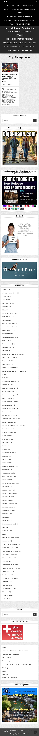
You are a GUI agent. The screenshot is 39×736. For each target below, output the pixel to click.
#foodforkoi (5, 94)
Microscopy (6, 439)
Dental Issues (7, 344)
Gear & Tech (6, 398)
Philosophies (6, 490)
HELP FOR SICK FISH (28, 5)
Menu (5, 2)
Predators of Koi (8, 510)
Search (6, 9)
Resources (5, 531)
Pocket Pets (6, 500)
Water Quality (7, 595)
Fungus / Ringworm (8, 388)
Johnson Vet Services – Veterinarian (24, 20)
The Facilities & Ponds (10, 551)
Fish (3, 378)
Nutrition (5, 456)
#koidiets (5, 102)
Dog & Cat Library (8, 358)
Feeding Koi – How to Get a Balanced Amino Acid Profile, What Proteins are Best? (9, 78)
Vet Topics (6, 585)
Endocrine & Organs (9, 368)
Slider (4, 534)
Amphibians (6, 300)
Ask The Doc (6, 303)
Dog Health (6, 361)
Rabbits (5, 517)
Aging (4, 290)
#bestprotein (6, 93)
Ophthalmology (7, 473)
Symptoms (5, 541)
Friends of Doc (7, 385)
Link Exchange (7, 429)
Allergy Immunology (9, 293)
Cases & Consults (8, 327)
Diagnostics (6, 351)
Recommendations (8, 524)
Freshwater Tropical (9, 381)
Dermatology (6, 347)
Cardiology (6, 320)
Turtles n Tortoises (9, 578)
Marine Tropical (7, 432)
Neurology (5, 442)
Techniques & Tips (8, 548)
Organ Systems (7, 476)
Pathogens (5, 487)
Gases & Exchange (8, 392)
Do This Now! (19, 13)
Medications (6, 436)
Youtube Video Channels (23, 24)
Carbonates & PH (8, 317)
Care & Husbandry (8, 324)
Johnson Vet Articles (9, 419)
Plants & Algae (7, 497)
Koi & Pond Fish (7, 422)
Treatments (6, 572)
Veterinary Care (7, 589)
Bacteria (5, 307)
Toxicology (6, 561)
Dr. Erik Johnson (7, 84)
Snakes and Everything (10, 538)
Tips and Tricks (7, 558)
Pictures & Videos (8, 493)
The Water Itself (8, 555)
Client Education (8, 337)
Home (7, 5)
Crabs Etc (5, 341)
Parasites (5, 480)
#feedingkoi (14, 93)
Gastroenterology (8, 395)
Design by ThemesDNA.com (19, 734)
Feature (4, 375)
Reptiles (5, 527)
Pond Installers (7, 507)
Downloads (6, 364)
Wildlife (5, 599)
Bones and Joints (8, 313)
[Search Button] (37, 2)
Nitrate (4, 446)
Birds (4, 310)
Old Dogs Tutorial (8, 466)
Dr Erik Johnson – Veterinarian (19, 28)
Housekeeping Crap (9, 402)
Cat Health (6, 334)
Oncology (5, 470)
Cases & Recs (7, 330)
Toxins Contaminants (9, 565)
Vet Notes (5, 582)
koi (11, 104)
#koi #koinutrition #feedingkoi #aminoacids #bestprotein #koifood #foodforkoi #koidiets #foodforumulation (9, 99)
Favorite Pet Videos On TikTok (13, 371)
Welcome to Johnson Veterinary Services (23, 9)
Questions (5, 514)
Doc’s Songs (15, 5)
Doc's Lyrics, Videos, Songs (10, 89)
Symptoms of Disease (9, 544)
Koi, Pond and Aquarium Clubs (12, 426)
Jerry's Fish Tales (8, 415)
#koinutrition (6, 104)
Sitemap (11, 24)
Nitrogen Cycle (7, 453)
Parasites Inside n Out (10, 483)
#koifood (11, 102)
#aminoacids (7, 91)
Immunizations (7, 405)
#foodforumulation (7, 95)
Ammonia (5, 296)
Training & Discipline (9, 568)
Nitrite (4, 449)
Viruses (4, 592)
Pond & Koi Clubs (8, 504)
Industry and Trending (10, 409)
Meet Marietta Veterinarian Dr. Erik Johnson (19, 16)
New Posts (7, 20)
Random (5, 521)
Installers (5, 412)
